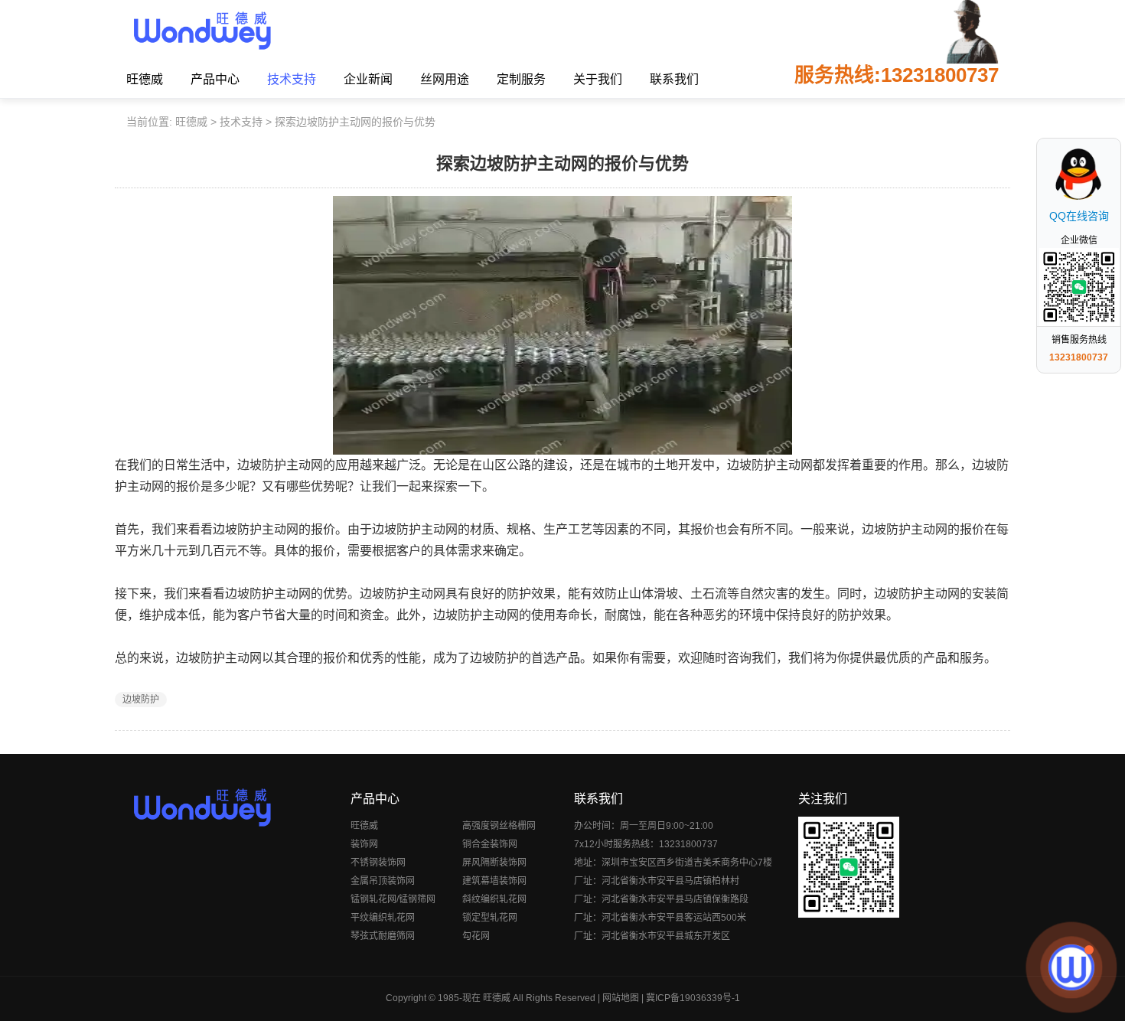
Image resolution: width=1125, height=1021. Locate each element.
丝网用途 (444, 79)
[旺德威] (201, 31)
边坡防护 (140, 699)
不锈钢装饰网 (378, 862)
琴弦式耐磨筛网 (383, 936)
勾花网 (476, 936)
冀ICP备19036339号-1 (693, 998)
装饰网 (364, 844)
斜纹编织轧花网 (494, 899)
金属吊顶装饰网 (383, 881)
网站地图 (620, 998)
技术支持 (291, 79)
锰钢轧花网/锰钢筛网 (393, 899)
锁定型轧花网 (489, 917)
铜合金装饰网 (489, 844)
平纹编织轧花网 (383, 917)
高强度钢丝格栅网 (499, 825)
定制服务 (521, 79)
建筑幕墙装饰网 (494, 881)
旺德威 (144, 79)
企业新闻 (368, 79)
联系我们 (674, 79)
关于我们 (597, 79)
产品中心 (215, 79)
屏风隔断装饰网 (494, 862)
